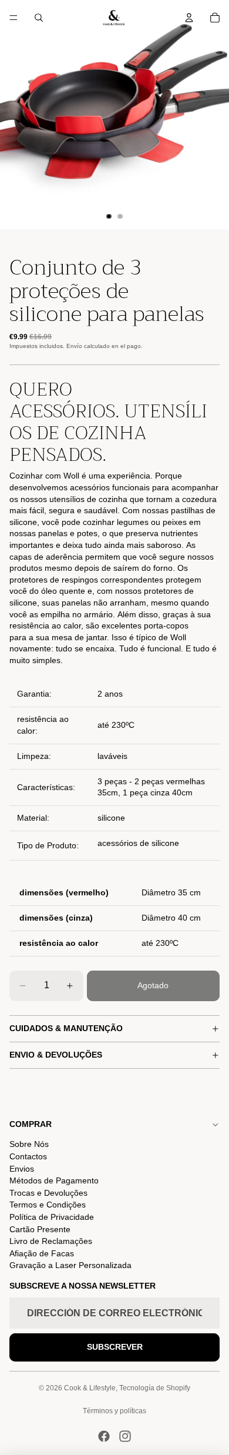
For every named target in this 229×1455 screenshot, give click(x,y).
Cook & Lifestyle (90, 1388)
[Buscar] (39, 18)
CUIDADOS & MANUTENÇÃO (66, 1028)
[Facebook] (104, 1436)
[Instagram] (125, 1436)
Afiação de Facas (41, 1253)
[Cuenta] (189, 18)
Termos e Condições (47, 1204)
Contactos (28, 1156)
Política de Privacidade (51, 1217)
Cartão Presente (39, 1229)
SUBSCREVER (115, 1347)
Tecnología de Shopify (154, 1388)
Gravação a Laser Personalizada (70, 1265)
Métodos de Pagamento (54, 1180)
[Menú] (13, 17)
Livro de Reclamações (50, 1241)
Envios (21, 1168)
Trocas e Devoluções (48, 1193)
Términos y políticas (114, 1411)
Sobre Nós (29, 1144)
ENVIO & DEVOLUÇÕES (55, 1054)
